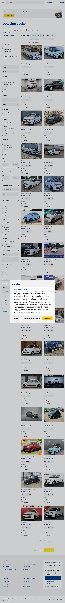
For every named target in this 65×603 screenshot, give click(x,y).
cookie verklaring (36, 312)
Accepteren (47, 318)
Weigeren (16, 318)
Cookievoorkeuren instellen (31, 318)
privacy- (28, 312)
